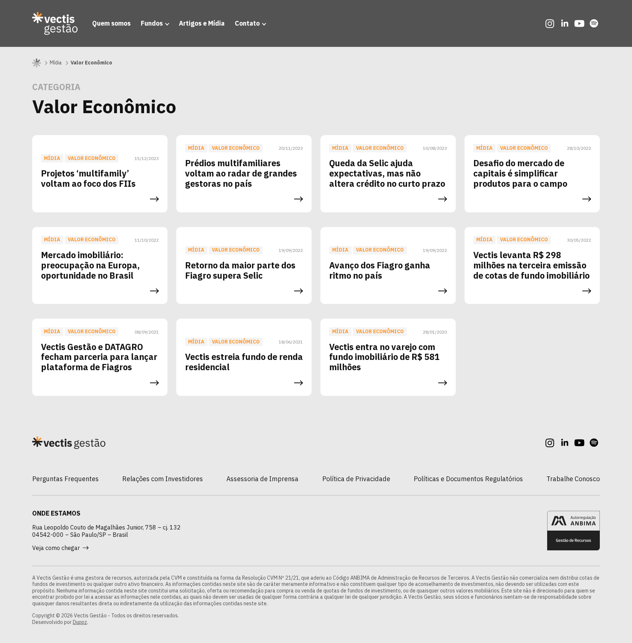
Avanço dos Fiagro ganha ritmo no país (379, 270)
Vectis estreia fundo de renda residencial (244, 361)
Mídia (56, 63)
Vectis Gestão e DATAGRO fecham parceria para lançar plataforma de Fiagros (99, 357)
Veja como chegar (56, 547)
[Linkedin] (565, 23)
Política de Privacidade (356, 479)
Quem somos (111, 23)
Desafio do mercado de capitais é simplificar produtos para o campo (520, 173)
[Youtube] (579, 23)
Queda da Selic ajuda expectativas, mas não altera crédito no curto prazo (387, 173)
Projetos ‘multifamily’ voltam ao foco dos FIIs (88, 178)
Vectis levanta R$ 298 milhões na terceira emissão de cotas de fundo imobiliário (531, 265)
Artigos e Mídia (202, 23)
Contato (247, 23)
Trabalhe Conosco (573, 479)
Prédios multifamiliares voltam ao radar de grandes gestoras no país (241, 173)
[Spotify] (594, 23)
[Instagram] (550, 23)
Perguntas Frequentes (65, 479)
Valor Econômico (92, 158)
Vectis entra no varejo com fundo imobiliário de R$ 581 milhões (384, 357)
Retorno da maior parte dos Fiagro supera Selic (240, 270)
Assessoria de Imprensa (262, 479)
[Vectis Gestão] (55, 23)
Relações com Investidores (162, 479)
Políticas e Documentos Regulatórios (468, 479)
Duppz (80, 622)
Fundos (152, 23)
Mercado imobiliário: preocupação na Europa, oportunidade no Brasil (90, 265)
